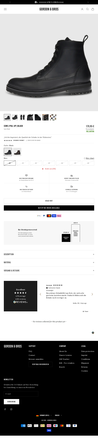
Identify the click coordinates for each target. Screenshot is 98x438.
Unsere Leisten (65, 355)
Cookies (84, 371)
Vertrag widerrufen (40, 364)
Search (62, 367)
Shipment (85, 363)
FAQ (30, 351)
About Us (63, 351)
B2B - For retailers (66, 363)
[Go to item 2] (14, 117)
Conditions (85, 359)
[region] (66, 294)
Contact (32, 355)
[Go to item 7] (53, 117)
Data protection (87, 351)
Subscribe (11, 401)
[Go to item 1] (7, 117)
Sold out (49, 201)
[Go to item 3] (22, 117)
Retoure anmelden (36, 359)
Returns (84, 367)
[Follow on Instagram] (11, 409)
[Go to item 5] (37, 117)
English (57, 415)
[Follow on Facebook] (5, 409)
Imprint (84, 355)
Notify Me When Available (49, 208)
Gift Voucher (64, 359)
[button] (40, 294)
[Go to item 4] (30, 117)
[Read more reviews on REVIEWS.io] (20, 302)
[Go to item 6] (45, 117)
